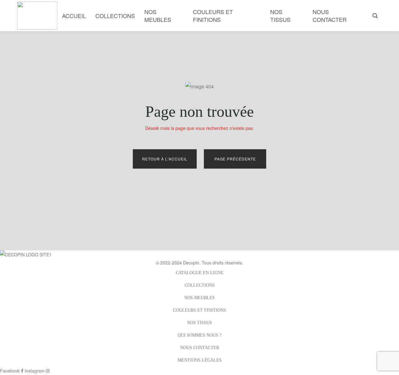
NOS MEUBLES (199, 297)
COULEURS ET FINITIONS (199, 310)
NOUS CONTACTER (199, 347)
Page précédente (235, 158)
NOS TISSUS (199, 322)
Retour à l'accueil (164, 158)
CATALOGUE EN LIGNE (200, 272)
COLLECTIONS (200, 285)
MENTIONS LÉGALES (200, 360)
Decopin (191, 262)
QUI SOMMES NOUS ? (199, 335)
